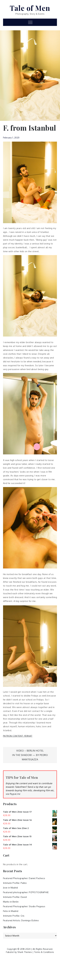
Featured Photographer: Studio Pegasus (24, 906)
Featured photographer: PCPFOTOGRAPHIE (26, 892)
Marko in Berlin (11, 901)
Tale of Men (30, 8)
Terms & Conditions (44, 952)
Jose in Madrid (10, 887)
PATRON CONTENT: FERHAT (17, 736)
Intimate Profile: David (15, 897)
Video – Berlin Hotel (30, 750)
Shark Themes (25, 952)
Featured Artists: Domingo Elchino (21, 920)
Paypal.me (14, 794)
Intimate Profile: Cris (13, 915)
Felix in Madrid (10, 911)
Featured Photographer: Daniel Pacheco (24, 878)
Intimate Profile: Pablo (15, 883)
